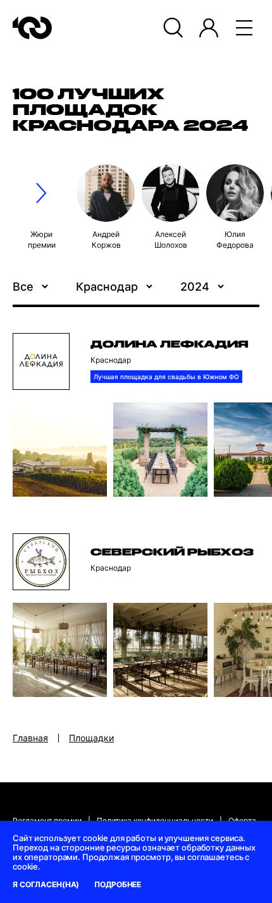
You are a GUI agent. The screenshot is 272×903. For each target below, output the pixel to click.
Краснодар (107, 286)
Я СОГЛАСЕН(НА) (46, 884)
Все (23, 286)
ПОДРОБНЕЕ (117, 884)
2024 (194, 286)
